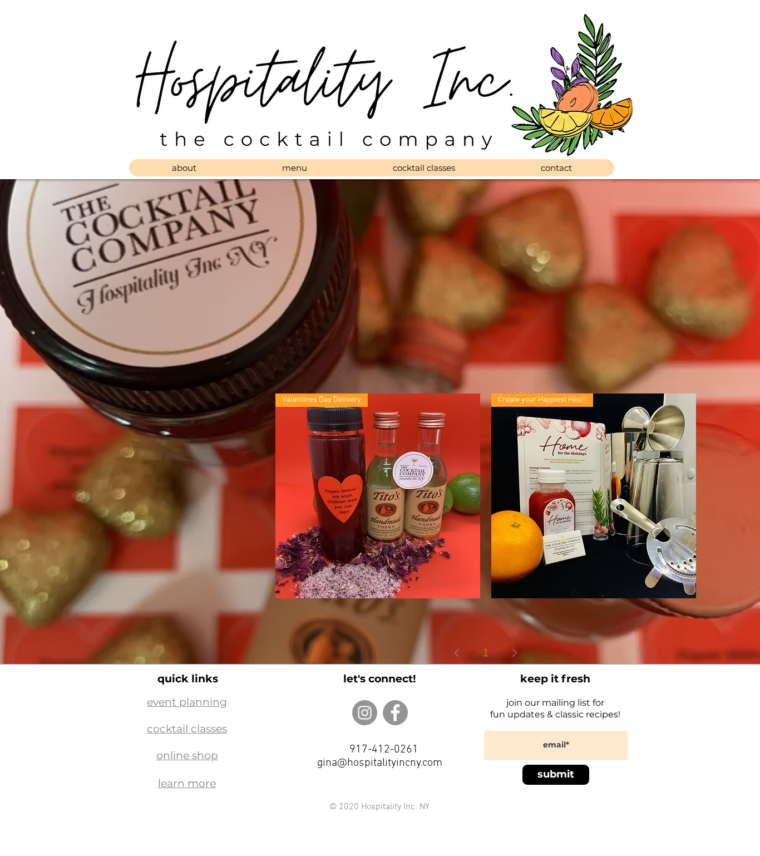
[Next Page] (514, 653)
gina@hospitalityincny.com (379, 763)
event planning (187, 702)
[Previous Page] (456, 653)
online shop (187, 755)
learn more (187, 783)
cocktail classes (187, 728)
